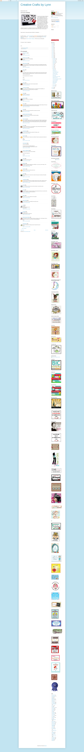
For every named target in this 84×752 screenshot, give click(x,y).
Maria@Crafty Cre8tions (26, 217)
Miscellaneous (24, 48)
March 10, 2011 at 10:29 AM (26, 160)
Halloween (53, 713)
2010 (53, 87)
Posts (53, 25)
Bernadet (24, 211)
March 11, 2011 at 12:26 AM (26, 182)
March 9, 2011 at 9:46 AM (26, 95)
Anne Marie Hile (25, 87)
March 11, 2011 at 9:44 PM (26, 202)
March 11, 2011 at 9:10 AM (26, 197)
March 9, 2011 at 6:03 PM (26, 106)
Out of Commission (55, 74)
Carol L (24, 103)
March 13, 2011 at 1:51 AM (26, 214)
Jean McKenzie (25, 179)
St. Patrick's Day (54, 730)
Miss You (53, 721)
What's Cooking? (55, 81)
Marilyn (24, 195)
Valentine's (53, 737)
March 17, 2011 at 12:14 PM (26, 226)
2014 (53, 54)
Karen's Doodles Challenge (30, 38)
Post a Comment (24, 228)
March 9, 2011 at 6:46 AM (26, 67)
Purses (53, 726)
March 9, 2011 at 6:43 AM (26, 60)
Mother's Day (53, 722)
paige (23, 109)
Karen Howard (25, 143)
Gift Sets (53, 710)
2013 (53, 55)
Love (52, 716)
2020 (53, 47)
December (54, 58)
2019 (53, 48)
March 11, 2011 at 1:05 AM (26, 187)
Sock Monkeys (54, 728)
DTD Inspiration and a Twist (56, 76)
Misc (52, 718)
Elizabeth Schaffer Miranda (26, 114)
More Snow (54, 83)
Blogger (46, 745)
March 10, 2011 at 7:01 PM (26, 171)
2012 (53, 56)
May (53, 66)
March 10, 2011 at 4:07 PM (26, 166)
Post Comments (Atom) (27, 231)
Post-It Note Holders (53, 725)
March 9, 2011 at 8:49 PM (26, 128)
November (54, 59)
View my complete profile (54, 17)
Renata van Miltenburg (26, 150)
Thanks (53, 733)
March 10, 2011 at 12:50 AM (26, 133)
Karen (23, 125)
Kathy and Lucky (25, 63)
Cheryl (24, 158)
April (53, 67)
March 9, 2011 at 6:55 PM (26, 116)
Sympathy (53, 732)
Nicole (24, 93)
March (54, 68)
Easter (53, 705)
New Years (53, 723)
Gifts (52, 711)
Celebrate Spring (55, 73)
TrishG (24, 173)
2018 (53, 49)
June (53, 65)
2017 (53, 50)
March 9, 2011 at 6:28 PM (26, 111)
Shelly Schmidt (25, 200)
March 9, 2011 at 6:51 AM (26, 80)
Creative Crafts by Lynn (36, 4)
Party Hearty (54, 75)
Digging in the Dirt (55, 77)
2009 (53, 88)
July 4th (53, 714)
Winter (53, 740)
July (53, 64)
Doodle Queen (25, 223)
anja (23, 205)
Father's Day (53, 707)
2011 (53, 57)
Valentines (53, 738)
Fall (52, 706)
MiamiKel (24, 163)
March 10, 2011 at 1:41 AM (26, 140)
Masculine (53, 717)
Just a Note (53, 715)
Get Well (53, 709)
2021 (53, 46)
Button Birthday (55, 82)
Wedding (53, 739)
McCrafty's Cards (25, 57)
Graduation (53, 712)
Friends (53, 708)
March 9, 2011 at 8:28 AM (26, 90)
